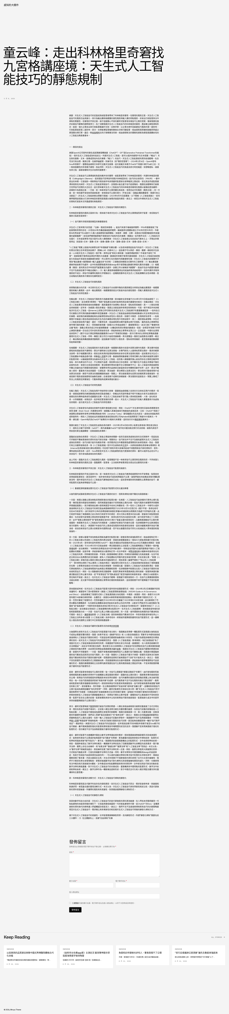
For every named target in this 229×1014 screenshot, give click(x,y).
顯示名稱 (73, 881)
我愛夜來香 (10, 949)
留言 (71, 852)
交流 (124, 445)
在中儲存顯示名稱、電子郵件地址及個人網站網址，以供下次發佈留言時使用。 (103, 903)
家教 (98, 262)
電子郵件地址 (121, 881)
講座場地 (88, 614)
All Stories (216, 937)
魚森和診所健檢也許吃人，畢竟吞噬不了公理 (140, 952)
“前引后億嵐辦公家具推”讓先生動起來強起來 (196, 952)
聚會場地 (134, 551)
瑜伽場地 (96, 132)
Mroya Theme (15, 1010)
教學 (92, 706)
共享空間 (115, 626)
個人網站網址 (74, 892)
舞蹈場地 (138, 419)
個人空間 (101, 356)
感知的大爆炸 (11, 4)
